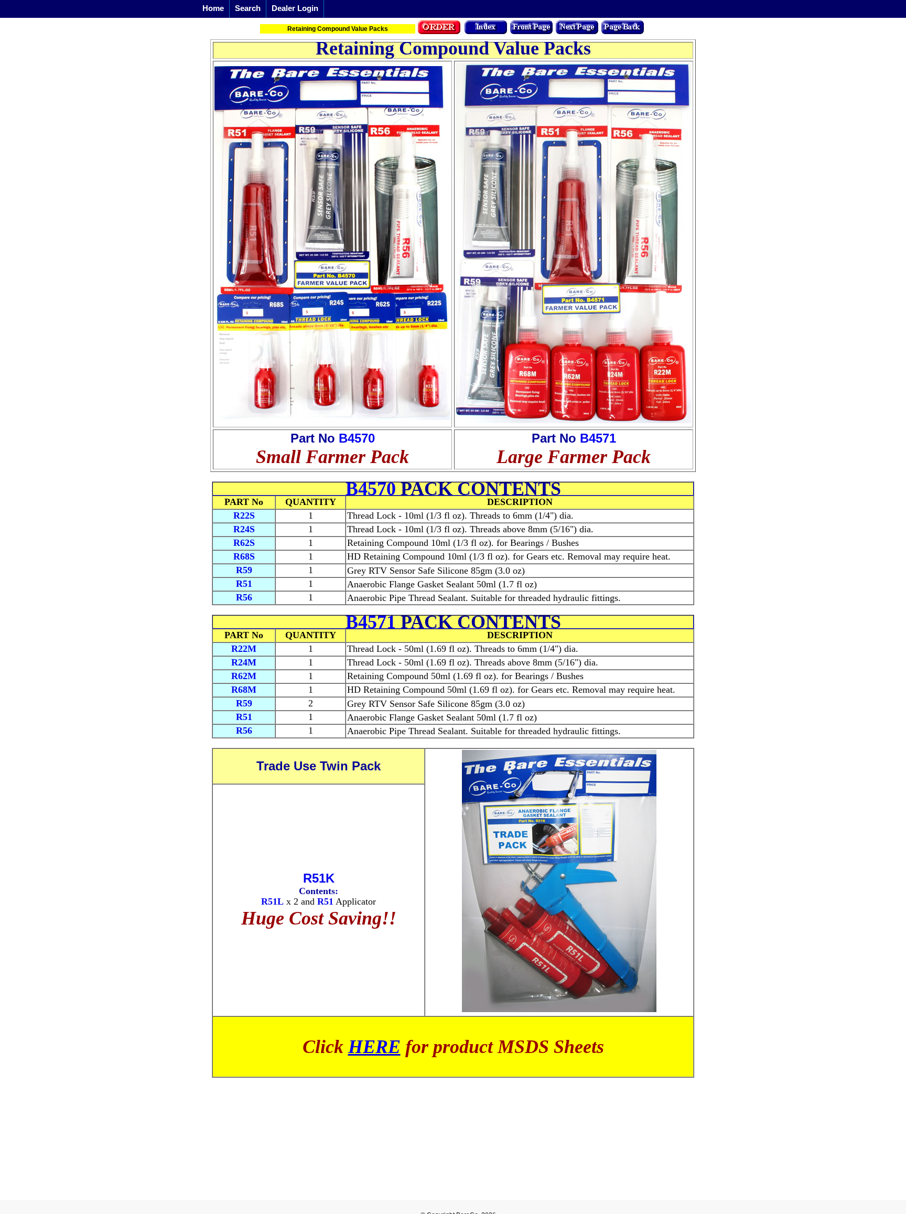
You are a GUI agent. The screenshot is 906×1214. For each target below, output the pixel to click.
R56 (244, 597)
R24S (244, 529)
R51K (319, 878)
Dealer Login (295, 8)
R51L (272, 901)
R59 (244, 570)
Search (248, 8)
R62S (244, 543)
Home (213, 8)
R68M (243, 689)
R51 (244, 583)
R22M (243, 648)
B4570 (357, 438)
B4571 (598, 438)
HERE (374, 1046)
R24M (243, 662)
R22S (244, 515)
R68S (244, 556)
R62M (243, 676)
